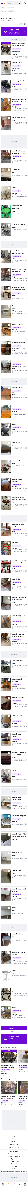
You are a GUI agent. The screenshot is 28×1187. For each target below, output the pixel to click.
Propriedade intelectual (14, 1156)
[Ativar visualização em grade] (25, 24)
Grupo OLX (14, 1164)
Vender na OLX (14, 1144)
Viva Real (14, 1168)
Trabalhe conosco (14, 1161)
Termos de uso (14, 1151)
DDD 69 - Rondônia (14, 15)
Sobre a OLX (14, 1141)
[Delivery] (5, 31)
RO (7, 15)
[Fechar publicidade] (1, 1171)
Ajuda (14, 1136)
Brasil (2, 15)
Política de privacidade (14, 1154)
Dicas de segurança (14, 1139)
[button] (14, 3)
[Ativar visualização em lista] (21, 24)
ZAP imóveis (14, 1166)
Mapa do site (14, 1159)
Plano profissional (14, 1147)
